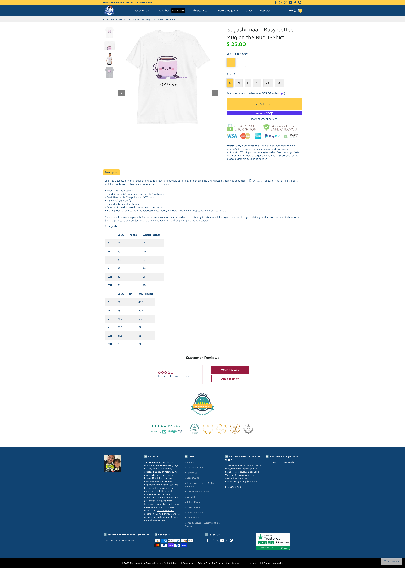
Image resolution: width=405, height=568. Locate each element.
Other (249, 10)
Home (105, 19)
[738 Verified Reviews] (202, 416)
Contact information (273, 563)
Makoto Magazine (228, 10)
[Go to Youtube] (290, 2)
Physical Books (201, 10)
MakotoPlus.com (160, 478)
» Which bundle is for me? (197, 491)
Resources (266, 10)
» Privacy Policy (192, 507)
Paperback (171, 10)
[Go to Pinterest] (299, 2)
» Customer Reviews (195, 467)
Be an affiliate (128, 540)
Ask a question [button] (230, 378)
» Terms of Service (194, 512)
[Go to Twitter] (285, 2)
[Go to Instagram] (281, 2)
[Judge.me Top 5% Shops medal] (248, 429)
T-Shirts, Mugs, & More (120, 19)
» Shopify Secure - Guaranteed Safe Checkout (202, 524)
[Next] (215, 93)
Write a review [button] (230, 369)
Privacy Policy (205, 563)
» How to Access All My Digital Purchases (199, 485)
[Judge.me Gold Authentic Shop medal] (208, 429)
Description (111, 172)
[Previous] (121, 93)
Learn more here (233, 487)
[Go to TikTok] (295, 2)
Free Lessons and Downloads (280, 462)
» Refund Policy (192, 502)
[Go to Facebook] (275, 2)
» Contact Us (191, 472)
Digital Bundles (142, 10)
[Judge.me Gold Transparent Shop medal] (221, 429)
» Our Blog (190, 496)
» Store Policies (192, 517)
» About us (190, 462)
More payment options (264, 118)
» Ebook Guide (192, 478)
